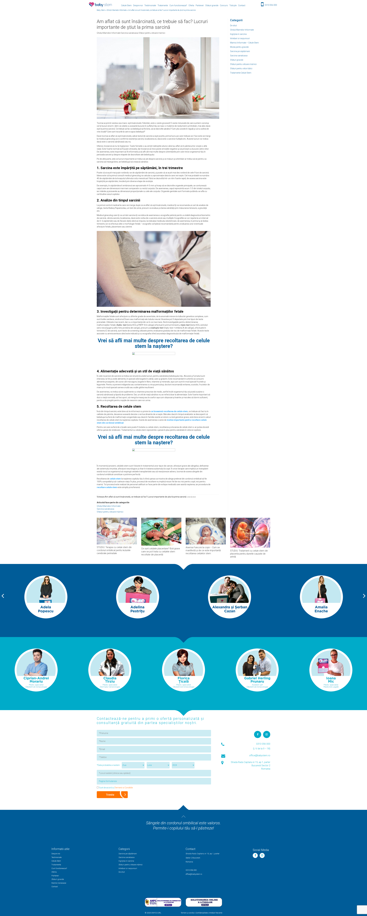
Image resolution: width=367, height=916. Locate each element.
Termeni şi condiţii (187, 913)
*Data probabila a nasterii (108, 765)
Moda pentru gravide (239, 47)
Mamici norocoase (58, 883)
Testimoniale (150, 5)
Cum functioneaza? (178, 5)
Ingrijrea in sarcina (238, 34)
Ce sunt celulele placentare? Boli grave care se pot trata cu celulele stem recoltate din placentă (160, 551)
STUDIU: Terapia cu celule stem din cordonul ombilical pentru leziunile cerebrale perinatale (114, 550)
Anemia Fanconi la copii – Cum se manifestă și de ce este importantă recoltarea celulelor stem (203, 550)
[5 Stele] (195, 497)
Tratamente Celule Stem (240, 73)
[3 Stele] (191, 497)
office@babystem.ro (259, 755)
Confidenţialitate (202, 913)
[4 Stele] (193, 497)
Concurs (224, 5)
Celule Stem (126, 5)
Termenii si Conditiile (123, 787)
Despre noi (138, 5)
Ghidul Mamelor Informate (242, 30)
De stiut (233, 25)
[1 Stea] (188, 497)
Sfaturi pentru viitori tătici (241, 68)
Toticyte (233, 5)
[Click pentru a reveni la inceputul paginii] (183, 817)
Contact (241, 5)
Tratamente (163, 5)
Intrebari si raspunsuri (240, 38)
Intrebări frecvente (215, 913)
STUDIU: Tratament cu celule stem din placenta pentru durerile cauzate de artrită (249, 553)
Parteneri (200, 5)
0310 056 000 (271, 5)
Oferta (191, 5)
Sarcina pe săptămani (240, 51)
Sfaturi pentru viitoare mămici (243, 64)
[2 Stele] (190, 497)
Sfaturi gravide (211, 5)
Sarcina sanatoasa (238, 55)
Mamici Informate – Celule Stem (244, 43)
